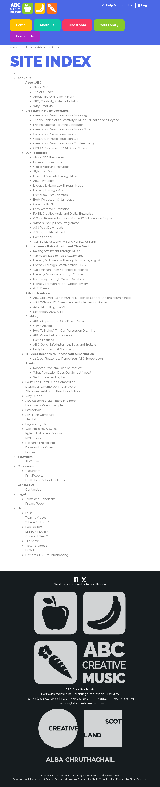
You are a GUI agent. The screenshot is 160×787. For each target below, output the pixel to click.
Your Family (109, 25)
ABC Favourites (43, 181)
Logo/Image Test (37, 424)
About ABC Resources (48, 157)
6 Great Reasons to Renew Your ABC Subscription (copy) (72, 218)
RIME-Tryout (33, 438)
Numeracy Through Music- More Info (58, 279)
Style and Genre (44, 171)
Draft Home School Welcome (45, 480)
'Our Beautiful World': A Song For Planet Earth (64, 241)
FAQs (28, 513)
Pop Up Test (33, 527)
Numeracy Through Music (51, 195)
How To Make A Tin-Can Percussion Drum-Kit (64, 330)
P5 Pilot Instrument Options (43, 433)
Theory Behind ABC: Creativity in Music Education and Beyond (76, 120)
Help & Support (117, 5)
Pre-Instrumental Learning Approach (58, 124)
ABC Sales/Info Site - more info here (50, 400)
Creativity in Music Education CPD (56, 139)
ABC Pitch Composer (39, 414)
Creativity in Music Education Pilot (56, 134)
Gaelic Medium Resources (51, 167)
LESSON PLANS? (36, 531)
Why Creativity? (44, 106)
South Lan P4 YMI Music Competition (50, 382)
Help (21, 508)
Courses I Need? (36, 536)
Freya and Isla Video (39, 447)
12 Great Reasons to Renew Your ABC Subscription (68, 358)
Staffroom (25, 457)
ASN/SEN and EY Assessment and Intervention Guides (70, 302)
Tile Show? (32, 541)
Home (21, 25)
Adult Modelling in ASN (49, 307)
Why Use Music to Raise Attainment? (58, 255)
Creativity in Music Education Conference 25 (63, 143)
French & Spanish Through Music (55, 176)
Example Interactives (47, 162)
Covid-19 (32, 316)
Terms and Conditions (40, 499)
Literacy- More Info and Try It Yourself (58, 274)
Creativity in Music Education (47, 110)
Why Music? (33, 396)
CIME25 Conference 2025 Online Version (60, 148)
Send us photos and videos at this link (80, 584)
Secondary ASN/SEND (49, 312)
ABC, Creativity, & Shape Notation (56, 101)
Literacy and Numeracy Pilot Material (50, 386)
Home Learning (43, 340)
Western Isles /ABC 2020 (42, 429)
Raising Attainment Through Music (56, 251)
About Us (47, 25)
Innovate (31, 452)
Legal (22, 494)
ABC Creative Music (34, 8)
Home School (42, 237)
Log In (145, 5)
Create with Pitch (45, 204)
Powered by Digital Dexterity (131, 779)
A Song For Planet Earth (49, 232)
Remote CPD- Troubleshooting (46, 555)
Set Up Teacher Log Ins (49, 377)
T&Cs (100, 775)
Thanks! (30, 419)
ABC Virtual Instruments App (52, 335)
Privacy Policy (34, 503)
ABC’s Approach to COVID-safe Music (59, 321)
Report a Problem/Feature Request (57, 368)
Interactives (33, 410)
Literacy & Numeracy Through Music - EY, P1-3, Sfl (67, 260)
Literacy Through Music (49, 190)
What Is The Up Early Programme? (56, 223)
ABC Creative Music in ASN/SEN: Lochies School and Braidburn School (82, 298)
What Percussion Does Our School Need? (62, 372)
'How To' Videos (36, 545)
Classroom (77, 25)
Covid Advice (42, 326)
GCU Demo (41, 288)
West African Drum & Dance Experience (60, 269)
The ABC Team (43, 92)
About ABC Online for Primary (53, 96)
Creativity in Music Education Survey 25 (60, 115)
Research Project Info (40, 443)
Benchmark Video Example (44, 405)
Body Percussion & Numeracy (53, 199)
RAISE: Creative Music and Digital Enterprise (63, 213)
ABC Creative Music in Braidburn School (53, 391)
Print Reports (34, 475)
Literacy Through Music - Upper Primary (60, 284)
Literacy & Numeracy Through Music (58, 185)
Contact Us (25, 36)
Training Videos (35, 517)
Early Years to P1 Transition (51, 209)
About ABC (33, 82)
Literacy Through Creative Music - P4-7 (59, 265)
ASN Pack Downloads (48, 227)
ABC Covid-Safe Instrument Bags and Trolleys (64, 344)
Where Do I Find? (37, 522)
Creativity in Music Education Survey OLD (61, 129)
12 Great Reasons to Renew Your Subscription (59, 354)
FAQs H (30, 550)
